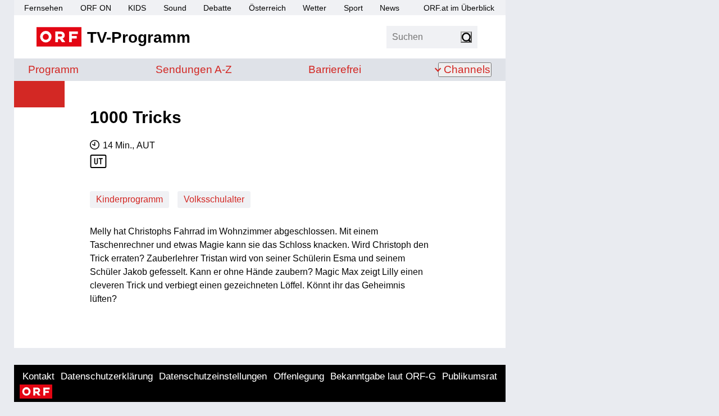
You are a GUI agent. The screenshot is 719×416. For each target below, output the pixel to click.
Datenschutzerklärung (107, 376)
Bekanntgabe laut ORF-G (383, 376)
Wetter (314, 7)
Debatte (217, 7)
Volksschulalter (214, 199)
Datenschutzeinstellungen (213, 376)
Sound (174, 7)
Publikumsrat (469, 376)
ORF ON (95, 7)
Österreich (267, 7)
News (389, 7)
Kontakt (38, 376)
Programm (53, 69)
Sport (353, 7)
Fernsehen (43, 7)
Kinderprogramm (129, 199)
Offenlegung (299, 376)
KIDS (137, 7)
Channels (467, 69)
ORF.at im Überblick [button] (459, 7)
